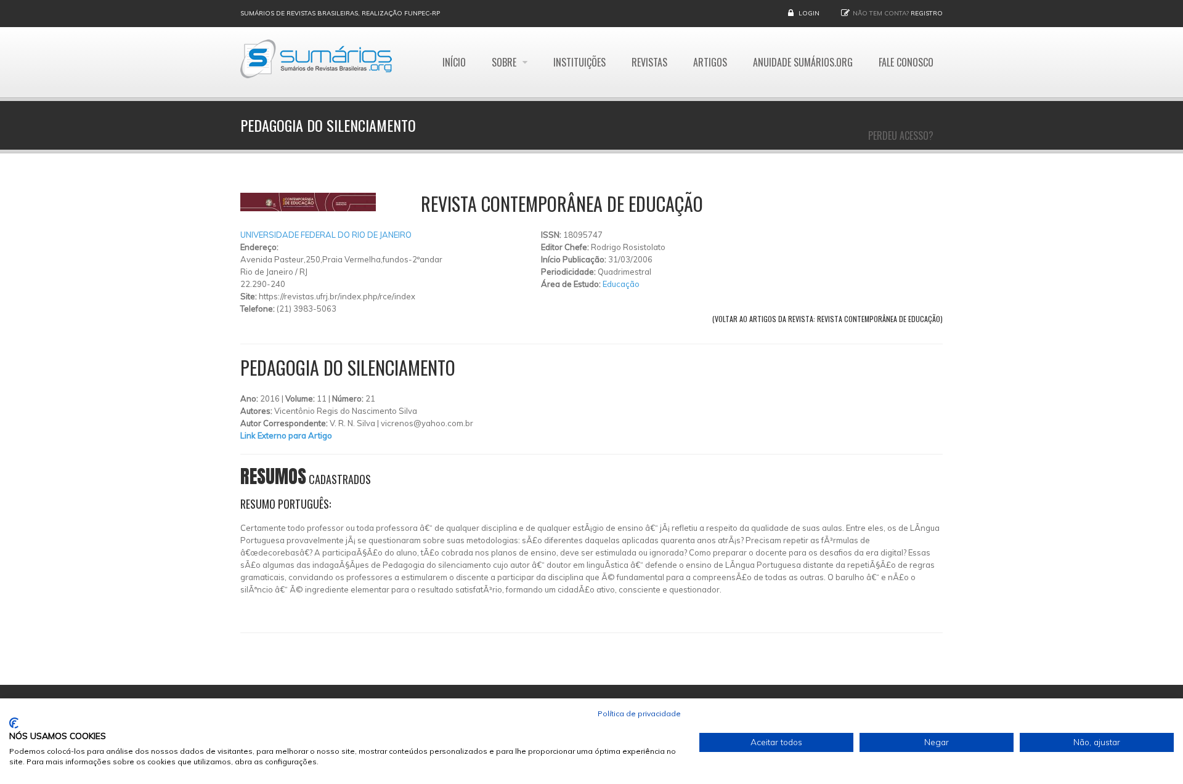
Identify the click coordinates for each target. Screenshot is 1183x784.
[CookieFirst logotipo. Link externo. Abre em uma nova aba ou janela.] (13, 723)
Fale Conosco (906, 62)
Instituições (579, 62)
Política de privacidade (639, 713)
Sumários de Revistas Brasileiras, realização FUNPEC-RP (340, 13)
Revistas (649, 62)
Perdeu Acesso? (900, 135)
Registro (927, 13)
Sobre (505, 62)
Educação (621, 284)
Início (454, 62)
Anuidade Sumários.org (803, 62)
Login (809, 13)
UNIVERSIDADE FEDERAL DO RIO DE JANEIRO (326, 235)
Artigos (710, 62)
